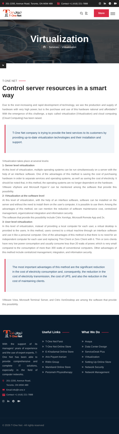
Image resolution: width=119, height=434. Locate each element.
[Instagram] (100, 3)
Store (101, 13)
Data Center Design (96, 346)
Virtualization (69, 47)
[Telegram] (110, 3)
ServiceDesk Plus (95, 351)
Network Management (97, 372)
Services (54, 47)
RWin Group (52, 362)
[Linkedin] (105, 3)
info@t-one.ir (18, 390)
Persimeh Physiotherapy (58, 372)
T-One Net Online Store (58, 346)
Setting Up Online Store (98, 362)
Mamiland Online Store (58, 367)
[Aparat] (115, 3)
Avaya (88, 341)
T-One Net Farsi (54, 341)
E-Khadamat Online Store (59, 351)
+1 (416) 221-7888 (78, 3)
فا (3, 65)
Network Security (94, 367)
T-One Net (16, 425)
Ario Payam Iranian (55, 356)
